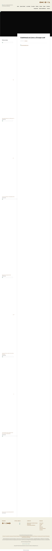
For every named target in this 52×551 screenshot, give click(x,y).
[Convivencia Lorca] (24, 45)
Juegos (44, 6)
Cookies (41, 524)
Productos (48, 6)
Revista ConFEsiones (42, 8)
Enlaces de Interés (43, 528)
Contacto (48, 8)
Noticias (37, 6)
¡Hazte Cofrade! (22, 6)
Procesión (33, 6)
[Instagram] (44, 2)
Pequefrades (36, 8)
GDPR (40, 525)
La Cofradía (28, 6)
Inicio (18, 6)
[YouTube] (42, 2)
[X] (47, 2)
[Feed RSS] (49, 2)
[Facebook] (40, 2)
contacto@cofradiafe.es (31, 525)
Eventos (41, 6)
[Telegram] (45, 2)
